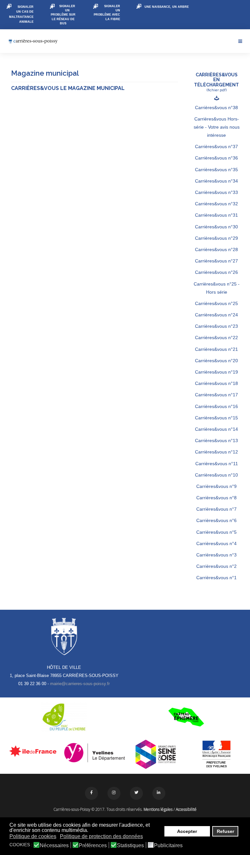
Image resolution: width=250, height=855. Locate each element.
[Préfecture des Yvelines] (217, 754)
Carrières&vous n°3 (216, 554)
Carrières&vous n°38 (216, 107)
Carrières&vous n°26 (216, 272)
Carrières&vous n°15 (216, 417)
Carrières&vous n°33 (216, 192)
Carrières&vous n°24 (216, 314)
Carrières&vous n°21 (216, 349)
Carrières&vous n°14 (216, 429)
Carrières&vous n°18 (216, 383)
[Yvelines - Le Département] (94, 752)
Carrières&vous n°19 (216, 372)
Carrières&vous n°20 (216, 360)
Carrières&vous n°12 (216, 451)
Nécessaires (54, 845)
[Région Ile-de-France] (33, 751)
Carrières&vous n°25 (216, 303)
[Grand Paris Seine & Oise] (155, 754)
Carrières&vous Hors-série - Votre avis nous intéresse (217, 127)
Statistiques (130, 845)
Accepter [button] (187, 831)
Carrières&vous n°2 (216, 566)
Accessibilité (186, 809)
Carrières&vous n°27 (216, 260)
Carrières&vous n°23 (216, 326)
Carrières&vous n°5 (216, 532)
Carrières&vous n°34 (216, 181)
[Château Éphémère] (186, 717)
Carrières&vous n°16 (216, 406)
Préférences (93, 845)
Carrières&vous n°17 (216, 394)
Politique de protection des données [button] (101, 836)
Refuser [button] (225, 831)
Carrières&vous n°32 (216, 203)
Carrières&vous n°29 (216, 238)
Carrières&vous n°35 (216, 169)
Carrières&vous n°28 (216, 249)
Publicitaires (168, 845)
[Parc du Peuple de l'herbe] (64, 717)
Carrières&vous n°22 (216, 337)
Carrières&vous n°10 (216, 475)
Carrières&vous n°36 (216, 157)
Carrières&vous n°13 (216, 440)
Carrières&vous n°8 (216, 497)
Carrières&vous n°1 (216, 577)
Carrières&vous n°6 (216, 520)
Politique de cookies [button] (32, 836)
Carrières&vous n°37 (216, 146)
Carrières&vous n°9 (216, 486)
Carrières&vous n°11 (216, 463)
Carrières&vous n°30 (216, 226)
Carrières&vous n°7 (216, 509)
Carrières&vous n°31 (216, 215)
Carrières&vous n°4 (216, 543)
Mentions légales (158, 809)
